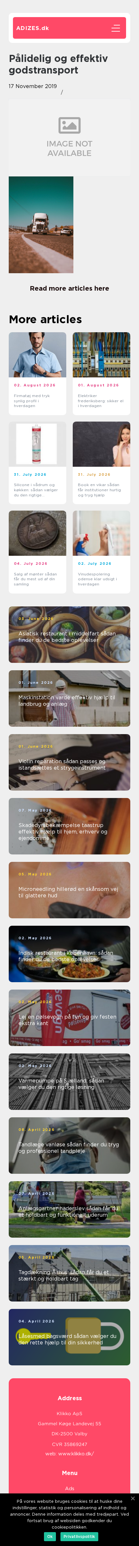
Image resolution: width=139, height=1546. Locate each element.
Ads (69, 1488)
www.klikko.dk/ (76, 1454)
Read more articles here (69, 288)
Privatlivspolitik (79, 1536)
